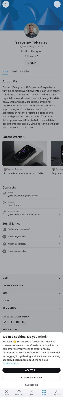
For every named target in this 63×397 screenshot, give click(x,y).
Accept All (31, 370)
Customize (31, 384)
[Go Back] (5, 4)
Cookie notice (10, 363)
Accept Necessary (31, 377)
